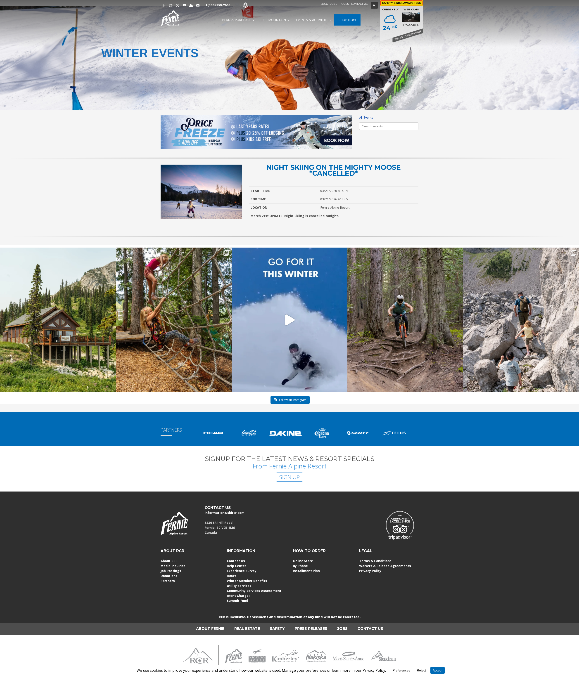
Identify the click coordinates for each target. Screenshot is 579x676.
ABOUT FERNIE (210, 628)
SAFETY (277, 628)
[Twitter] (177, 5)
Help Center (236, 566)
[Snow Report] (191, 5)
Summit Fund (237, 600)
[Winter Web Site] (237, 5)
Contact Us (236, 561)
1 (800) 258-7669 (218, 5)
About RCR (169, 561)
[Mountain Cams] (198, 5)
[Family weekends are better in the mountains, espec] (174, 320)
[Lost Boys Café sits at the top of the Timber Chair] (58, 320)
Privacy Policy (370, 571)
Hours (231, 576)
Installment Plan (306, 571)
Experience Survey (241, 571)
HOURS (344, 3)
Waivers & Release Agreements (385, 566)
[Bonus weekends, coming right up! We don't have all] (405, 320)
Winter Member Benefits (247, 581)
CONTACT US (359, 3)
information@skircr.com (224, 513)
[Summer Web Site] (245, 5)
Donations (169, 576)
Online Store (303, 561)
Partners (168, 581)
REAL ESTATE (247, 628)
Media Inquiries (173, 566)
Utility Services (239, 586)
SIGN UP (289, 477)
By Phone (300, 566)
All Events (366, 117)
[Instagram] (170, 5)
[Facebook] (164, 5)
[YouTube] (184, 5)
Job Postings (171, 571)
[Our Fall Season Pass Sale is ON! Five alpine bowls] (289, 320)
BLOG (324, 3)
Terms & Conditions (375, 561)
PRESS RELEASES (311, 628)
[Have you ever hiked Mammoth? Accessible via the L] (521, 320)
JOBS (333, 3)
